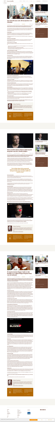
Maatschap (10, 1)
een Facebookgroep (21, 40)
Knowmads (23, 160)
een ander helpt (9, 370)
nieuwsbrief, (28, 374)
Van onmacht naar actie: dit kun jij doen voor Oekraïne (41, 263)
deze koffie (30, 36)
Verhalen (8, 409)
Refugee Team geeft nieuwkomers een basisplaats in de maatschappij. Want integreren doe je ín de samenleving (40, 153)
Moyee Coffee (10, 36)
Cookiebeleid (29, 409)
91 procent (29, 308)
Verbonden (46, 26)
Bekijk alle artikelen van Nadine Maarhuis (18, 109)
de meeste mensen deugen (21, 97)
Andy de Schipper (9, 40)
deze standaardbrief (24, 93)
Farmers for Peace (22, 48)
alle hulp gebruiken (9, 85)
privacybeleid (42, 284)
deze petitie (14, 94)
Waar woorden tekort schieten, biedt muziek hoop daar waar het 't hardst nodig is (41, 12)
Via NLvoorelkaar (9, 80)
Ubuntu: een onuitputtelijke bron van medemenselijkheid (40, 275)
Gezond (8, 411)
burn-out (31, 287)
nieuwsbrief (14, 221)
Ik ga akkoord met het (40, 284)
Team (18, 409)
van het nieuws (11, 97)
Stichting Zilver (20, 84)
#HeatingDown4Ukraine (25, 94)
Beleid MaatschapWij (19, 412)
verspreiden (22, 370)
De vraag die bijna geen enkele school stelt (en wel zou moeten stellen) (41, 141)
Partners (18, 411)
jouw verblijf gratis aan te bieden (19, 47)
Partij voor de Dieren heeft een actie (18, 85)
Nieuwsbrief (18, 415)
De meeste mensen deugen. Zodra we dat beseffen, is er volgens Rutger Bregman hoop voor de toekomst (41, 24)
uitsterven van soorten (19, 287)
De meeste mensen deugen (11, 291)
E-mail (37, 32)
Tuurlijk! (28, 118)
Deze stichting (19, 77)
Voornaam (37, 281)
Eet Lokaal (8, 414)
